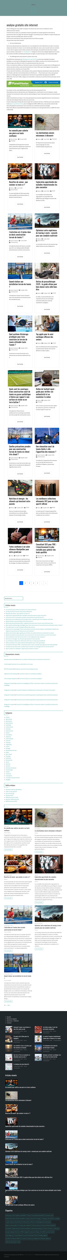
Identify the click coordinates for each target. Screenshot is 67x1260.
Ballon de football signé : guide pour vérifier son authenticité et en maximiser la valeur (45, 392)
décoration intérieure (29, 1222)
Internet (40, 557)
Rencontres (9, 760)
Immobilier (9, 735)
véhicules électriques (11, 1242)
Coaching (8, 725)
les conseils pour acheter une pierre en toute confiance (18, 133)
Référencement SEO (11, 801)
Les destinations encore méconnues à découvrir (45, 134)
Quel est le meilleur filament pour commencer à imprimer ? (33, 659)
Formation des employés (25, 1225)
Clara (38, 507)
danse (12, 1222)
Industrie (8, 736)
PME (22, 1232)
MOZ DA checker (8, 669)
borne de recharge (36, 1218)
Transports (9, 775)
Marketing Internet (11, 750)
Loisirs (7, 746)
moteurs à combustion (53, 1228)
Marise (39, 139)
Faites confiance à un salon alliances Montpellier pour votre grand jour (19, 549)
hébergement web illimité (29, 59)
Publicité (8, 758)
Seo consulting (10, 793)
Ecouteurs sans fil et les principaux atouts (26, 669)
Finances (8, 729)
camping (44, 1218)
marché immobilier (25, 1228)
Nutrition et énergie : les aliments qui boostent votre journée (19, 501)
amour (29, 1215)
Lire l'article (20, 157)
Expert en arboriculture (11, 1225)
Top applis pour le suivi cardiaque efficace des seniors (44, 337)
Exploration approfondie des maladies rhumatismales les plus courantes (46, 184)
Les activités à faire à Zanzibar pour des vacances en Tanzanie (23, 1047)
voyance (24, 1238)
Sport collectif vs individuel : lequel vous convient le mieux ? (22, 648)
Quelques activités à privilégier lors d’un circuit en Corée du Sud (52, 1056)
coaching (57, 1218)
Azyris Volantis (14, 240)
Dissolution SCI (18, 1222)
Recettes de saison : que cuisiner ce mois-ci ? (18, 183)
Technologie (9, 770)
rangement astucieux (30, 1232)
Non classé (9, 754)
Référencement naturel (48, 1232)
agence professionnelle (16, 104)
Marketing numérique (37, 1228)
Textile (8, 772)
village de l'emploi (9, 683)
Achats (27, 555)
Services (8, 766)
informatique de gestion (11, 678)
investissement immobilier (48, 1225)
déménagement (40, 1222)
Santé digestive (10, 1235)
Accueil (9, 1017)
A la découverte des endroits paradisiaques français (50, 1047)
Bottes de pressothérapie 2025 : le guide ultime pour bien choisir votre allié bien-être (46, 285)
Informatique (9, 738)
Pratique (13, 141)
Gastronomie (14, 189)
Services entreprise (11, 768)
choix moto (50, 1218)
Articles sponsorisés (9, 659)
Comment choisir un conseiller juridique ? (30, 674)
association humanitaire (38, 1215)
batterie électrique (10, 1218)
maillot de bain (16, 1228)
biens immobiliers (21, 1218)
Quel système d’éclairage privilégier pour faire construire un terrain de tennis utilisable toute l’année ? (18, 339)
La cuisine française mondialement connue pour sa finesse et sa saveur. (35, 690)
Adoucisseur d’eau (10, 1215)
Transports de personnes (13, 777)
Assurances (9, 721)
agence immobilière (21, 1215)
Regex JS (38, 1232)
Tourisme (54, 139)
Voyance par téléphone (33, 1238)
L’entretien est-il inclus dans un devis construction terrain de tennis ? (20, 234)
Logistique (9, 744)
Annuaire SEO (9, 795)
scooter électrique (28, 1235)
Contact (9, 1023)
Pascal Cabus (13, 139)
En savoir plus (8, 849)
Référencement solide (12, 797)
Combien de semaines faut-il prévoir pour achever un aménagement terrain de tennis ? (30, 646)
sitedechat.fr (27, 52)
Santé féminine (18, 1235)
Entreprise (48, 1222)
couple (7, 1222)
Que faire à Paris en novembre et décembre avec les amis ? (22, 1056)
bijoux (28, 1218)
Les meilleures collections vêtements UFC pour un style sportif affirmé (47, 501)
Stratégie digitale (42, 1235)
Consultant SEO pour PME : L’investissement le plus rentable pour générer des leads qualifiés (46, 548)
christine (6, 664)
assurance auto (49, 1215)
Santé (53, 191)
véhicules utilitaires (45, 1238)
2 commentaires (57, 1040)
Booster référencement (12, 799)
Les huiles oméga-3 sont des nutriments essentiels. (50, 1028)
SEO (36, 1235)
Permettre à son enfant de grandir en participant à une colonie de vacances (37, 695)
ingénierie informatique (10, 674)
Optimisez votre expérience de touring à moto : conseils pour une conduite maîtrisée (46, 233)
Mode (53, 507)
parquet (8, 1232)
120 (8, 1005)
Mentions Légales (12, 1019)
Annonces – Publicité (13, 1021)
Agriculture (9, 719)
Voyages (8, 779)
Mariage (8, 748)
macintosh (8, 1228)
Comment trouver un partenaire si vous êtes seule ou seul (22, 1028)
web (19, 1242)
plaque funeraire (15, 1232)
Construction (14, 242)
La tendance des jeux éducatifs (21, 1064)
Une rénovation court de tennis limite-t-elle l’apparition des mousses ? (46, 449)
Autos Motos (41, 240)
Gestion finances (36, 1225)
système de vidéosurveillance (13, 1238)
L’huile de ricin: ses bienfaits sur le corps (22, 664)
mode (45, 1228)
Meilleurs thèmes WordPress (14, 789)
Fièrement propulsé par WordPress (14, 1254)
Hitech (7, 733)
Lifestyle (8, 742)
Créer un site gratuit (11, 791)
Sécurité (8, 764)
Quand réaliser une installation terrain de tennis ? (20, 284)
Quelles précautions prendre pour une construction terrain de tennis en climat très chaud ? (19, 450)
